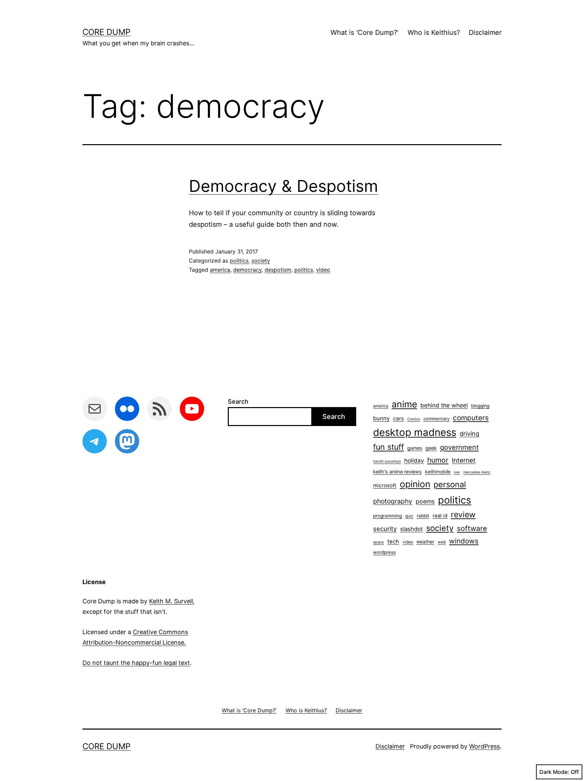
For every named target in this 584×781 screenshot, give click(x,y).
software (472, 528)
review (463, 514)
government (459, 447)
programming (387, 515)
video (323, 269)
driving (469, 433)
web (442, 541)
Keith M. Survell (171, 601)
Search (238, 401)
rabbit (423, 515)
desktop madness (414, 432)
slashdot (411, 529)
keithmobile (438, 471)
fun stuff (388, 447)
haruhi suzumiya (387, 461)
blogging (480, 405)
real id (440, 516)
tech (393, 541)
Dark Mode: (554, 771)
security (385, 528)
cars (398, 418)
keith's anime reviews (397, 471)
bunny (381, 418)
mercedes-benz (476, 472)
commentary (436, 418)
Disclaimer (485, 32)
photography (392, 501)
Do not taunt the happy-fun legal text (136, 662)
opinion (415, 483)
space (378, 542)
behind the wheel (444, 405)
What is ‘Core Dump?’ (364, 32)
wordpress (384, 552)
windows (464, 541)
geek (431, 448)
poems (425, 501)
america (220, 269)
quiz (409, 515)
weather (425, 541)
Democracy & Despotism (283, 186)
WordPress (484, 746)
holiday (414, 460)
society (260, 260)
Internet (464, 460)
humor (437, 460)
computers (471, 418)
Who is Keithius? (434, 32)
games (414, 448)
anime (404, 404)
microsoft (384, 485)
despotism (278, 269)
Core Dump (106, 32)
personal (450, 484)
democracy (247, 269)
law (457, 472)
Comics (413, 419)
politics (239, 260)
